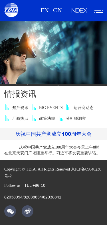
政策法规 (47, 118)
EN (45, 10)
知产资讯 (20, 108)
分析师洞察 (76, 118)
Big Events (51, 108)
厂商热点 (20, 118)
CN (57, 10)
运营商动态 (84, 108)
